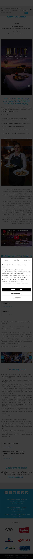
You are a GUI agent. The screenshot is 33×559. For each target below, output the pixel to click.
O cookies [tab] (27, 260)
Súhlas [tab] (6, 260)
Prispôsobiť (15, 294)
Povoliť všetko (16, 289)
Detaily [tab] (16, 260)
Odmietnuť (16, 298)
